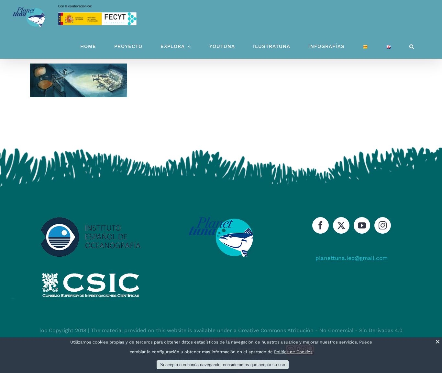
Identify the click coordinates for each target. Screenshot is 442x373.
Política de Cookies (293, 351)
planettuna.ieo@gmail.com (351, 258)
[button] (411, 46)
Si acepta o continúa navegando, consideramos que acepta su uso (222, 364)
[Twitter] (341, 225)
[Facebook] (320, 225)
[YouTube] (362, 225)
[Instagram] (382, 225)
